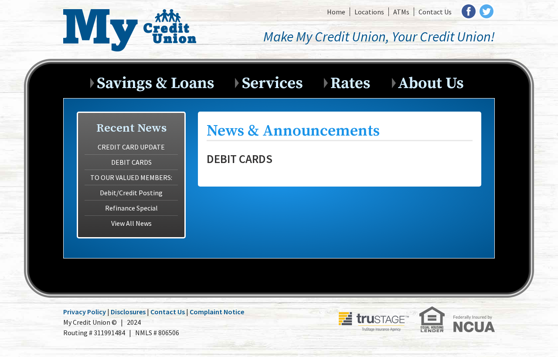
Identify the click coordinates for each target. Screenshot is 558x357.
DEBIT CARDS (131, 162)
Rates (352, 81)
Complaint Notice (217, 311)
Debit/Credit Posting (131, 192)
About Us (430, 81)
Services (273, 81)
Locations (369, 11)
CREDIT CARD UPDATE (131, 147)
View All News (131, 223)
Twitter (486, 11)
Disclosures (128, 311)
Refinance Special (131, 208)
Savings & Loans (156, 81)
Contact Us (435, 11)
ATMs (401, 11)
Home (336, 11)
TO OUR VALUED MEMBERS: (131, 177)
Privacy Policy (84, 311)
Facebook (468, 11)
